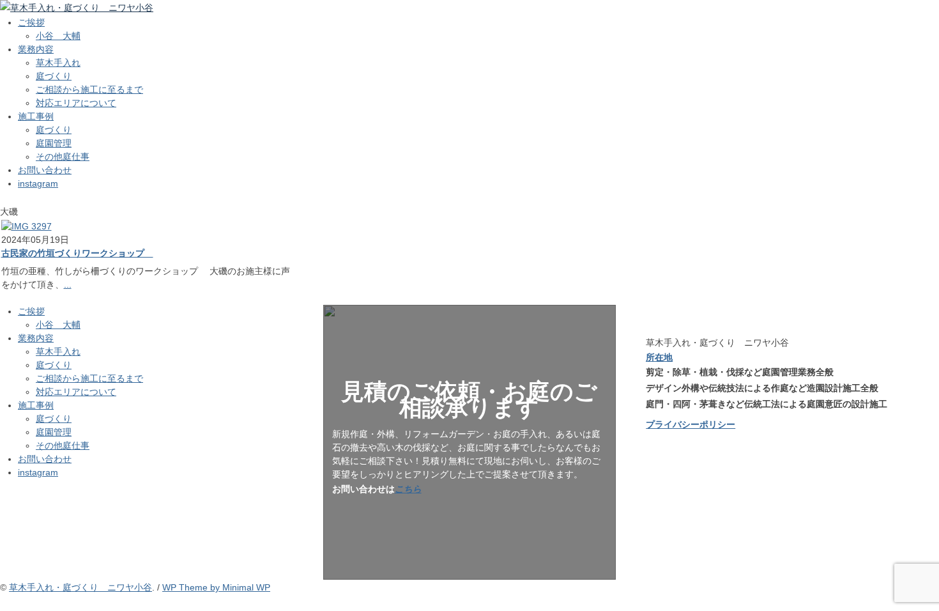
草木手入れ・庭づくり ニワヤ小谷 (80, 587)
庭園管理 (54, 143)
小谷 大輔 (58, 36)
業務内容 (36, 49)
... (68, 284)
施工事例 (36, 116)
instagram (38, 183)
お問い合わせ (45, 170)
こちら (408, 489)
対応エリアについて (76, 103)
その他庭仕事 (62, 156)
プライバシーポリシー (690, 424)
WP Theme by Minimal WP (216, 587)
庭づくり (54, 76)
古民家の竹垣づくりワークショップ (77, 253)
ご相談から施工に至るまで (89, 89)
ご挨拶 (31, 22)
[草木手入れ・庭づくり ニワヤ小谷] (76, 8)
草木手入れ (58, 63)
